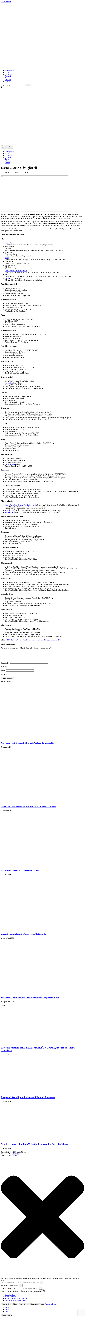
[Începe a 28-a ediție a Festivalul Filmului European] (34, 1093)
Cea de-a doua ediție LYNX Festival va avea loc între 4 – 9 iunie (35, 1144)
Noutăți (7, 72)
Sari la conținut (6, 2)
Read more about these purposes (15, 1300)
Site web (4, 674)
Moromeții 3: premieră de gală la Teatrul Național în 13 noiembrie (24, 934)
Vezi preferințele (24, 1304)
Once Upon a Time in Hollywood (16, 271)
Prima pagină (9, 70)
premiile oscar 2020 (54, 640)
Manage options (10, 1295)
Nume (3, 666)
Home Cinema (10, 74)
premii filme (44, 640)
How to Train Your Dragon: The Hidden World (20, 505)
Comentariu (5, 663)
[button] (42, 1217)
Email (3, 670)
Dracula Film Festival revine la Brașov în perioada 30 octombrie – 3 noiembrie (28, 807)
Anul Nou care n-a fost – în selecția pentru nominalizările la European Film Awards (30, 998)
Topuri (7, 78)
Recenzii (8, 76)
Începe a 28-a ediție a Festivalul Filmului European (28, 1097)
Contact (7, 81)
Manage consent (7, 1315)
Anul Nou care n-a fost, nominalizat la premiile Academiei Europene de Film (27, 743)
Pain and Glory (10, 464)
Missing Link (9, 510)
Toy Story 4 (9, 512)
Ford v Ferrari (9, 243)
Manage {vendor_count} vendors (16, 1298)
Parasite (7, 278)
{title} (7, 1308)
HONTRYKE (15, 1154)
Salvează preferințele (37, 1304)
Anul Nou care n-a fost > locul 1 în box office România (20, 870)
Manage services (10, 1297)
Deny (15, 1304)
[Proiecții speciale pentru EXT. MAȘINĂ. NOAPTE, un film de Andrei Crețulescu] (34, 1043)
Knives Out (9, 383)
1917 (6, 274)
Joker (6, 258)
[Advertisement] (38, 63)
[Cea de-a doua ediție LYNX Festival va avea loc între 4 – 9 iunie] (34, 1140)
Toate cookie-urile (7, 1304)
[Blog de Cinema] (42, 30)
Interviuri (8, 80)
